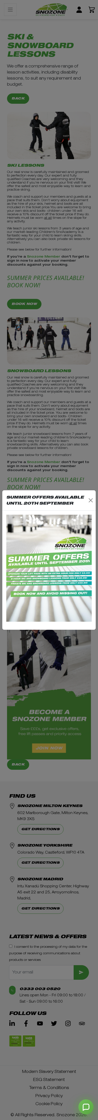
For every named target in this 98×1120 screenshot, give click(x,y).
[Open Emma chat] (85, 1106)
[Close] (90, 500)
